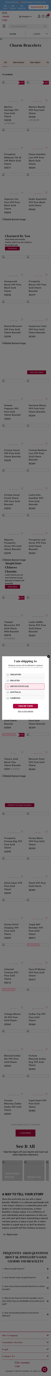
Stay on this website (25, 711)
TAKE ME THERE (25, 706)
